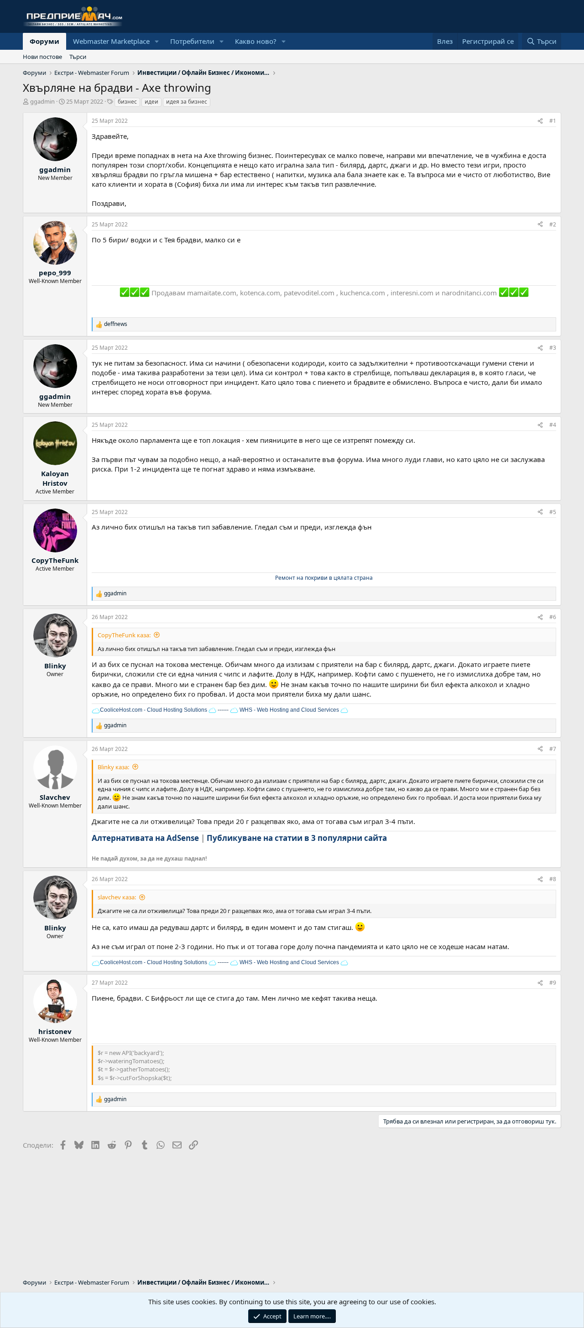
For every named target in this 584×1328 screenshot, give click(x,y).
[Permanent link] (392, 839)
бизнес (127, 101)
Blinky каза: (113, 767)
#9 (552, 983)
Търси (77, 56)
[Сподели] (540, 121)
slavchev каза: (117, 897)
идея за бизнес (186, 101)
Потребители (192, 41)
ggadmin (42, 101)
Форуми (44, 41)
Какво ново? (255, 41)
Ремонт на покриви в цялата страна (324, 578)
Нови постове (42, 56)
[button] (157, 41)
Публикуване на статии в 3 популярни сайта (297, 838)
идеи (151, 101)
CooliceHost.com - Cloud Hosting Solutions (153, 710)
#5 (552, 512)
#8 (552, 879)
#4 (552, 425)
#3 (552, 348)
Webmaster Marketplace (111, 41)
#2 (552, 224)
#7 (552, 749)
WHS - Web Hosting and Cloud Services (288, 710)
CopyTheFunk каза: (124, 635)
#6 (552, 617)
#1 (552, 121)
